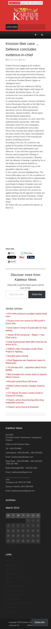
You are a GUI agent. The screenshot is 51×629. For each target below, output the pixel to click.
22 (28, 536)
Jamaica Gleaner (13, 599)
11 (8, 531)
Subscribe (37, 294)
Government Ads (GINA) (16, 590)
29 (28, 541)
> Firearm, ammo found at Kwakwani (22, 407)
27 (18, 541)
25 (8, 541)
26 (13, 541)
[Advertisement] (25, 229)
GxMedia (23, 625)
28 (23, 541)
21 (23, 536)
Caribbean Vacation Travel (16, 578)
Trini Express (11, 607)
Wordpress (10, 612)
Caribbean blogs (12, 573)
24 (38, 536)
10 (38, 526)
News (23, 60)
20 (18, 536)
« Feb (8, 545)
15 (28, 531)
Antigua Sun (11, 561)
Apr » (14, 545)
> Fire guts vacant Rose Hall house (21, 381)
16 (33, 531)
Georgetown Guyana (14, 586)
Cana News (10, 569)
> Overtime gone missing (17, 356)
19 (13, 536)
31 (38, 541)
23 (33, 536)
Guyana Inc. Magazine (15, 595)
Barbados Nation (12, 565)
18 (8, 536)
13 (18, 531)
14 (23, 531)
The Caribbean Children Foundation (20, 603)
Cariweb (9, 582)
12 (13, 531)
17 (38, 531)
